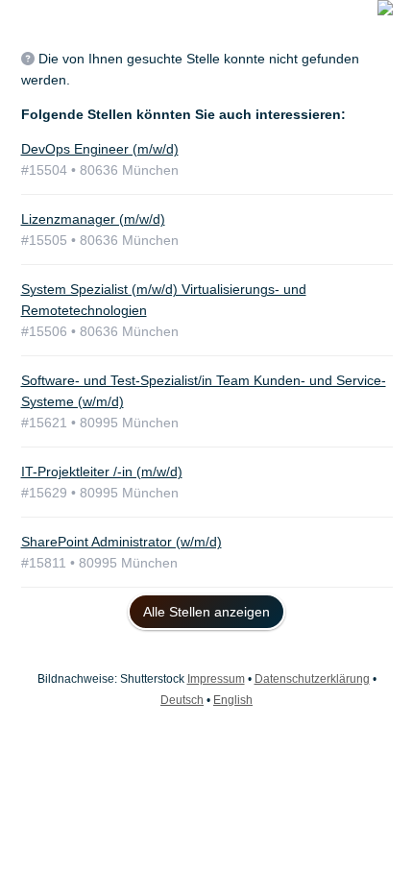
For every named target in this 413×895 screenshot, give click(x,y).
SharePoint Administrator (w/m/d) (121, 541)
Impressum (216, 679)
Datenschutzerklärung (312, 679)
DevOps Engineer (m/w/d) (100, 149)
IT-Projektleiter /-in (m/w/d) (101, 471)
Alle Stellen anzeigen (206, 611)
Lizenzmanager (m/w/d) (93, 219)
